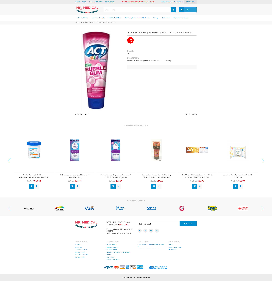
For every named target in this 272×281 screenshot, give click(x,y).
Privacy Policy (80, 252)
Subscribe (188, 224)
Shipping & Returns (81, 254)
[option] (34, 159)
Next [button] (262, 160)
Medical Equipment (113, 259)
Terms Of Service (81, 249)
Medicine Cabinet (112, 247)
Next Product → (191, 114)
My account (173, 249)
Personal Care (112, 244)
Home (77, 2)
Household (110, 257)
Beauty (109, 254)
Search (77, 244)
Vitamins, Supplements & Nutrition (118, 252)
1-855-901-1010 (113, 225)
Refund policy (80, 257)
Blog (84, 2)
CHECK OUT (190, 2)
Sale (90, 2)
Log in (163, 2)
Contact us (109, 2)
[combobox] (139, 9)
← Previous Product (82, 114)
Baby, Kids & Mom (86, 22)
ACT (128, 54)
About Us (78, 247)
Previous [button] (9, 160)
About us (98, 2)
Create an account (175, 2)
